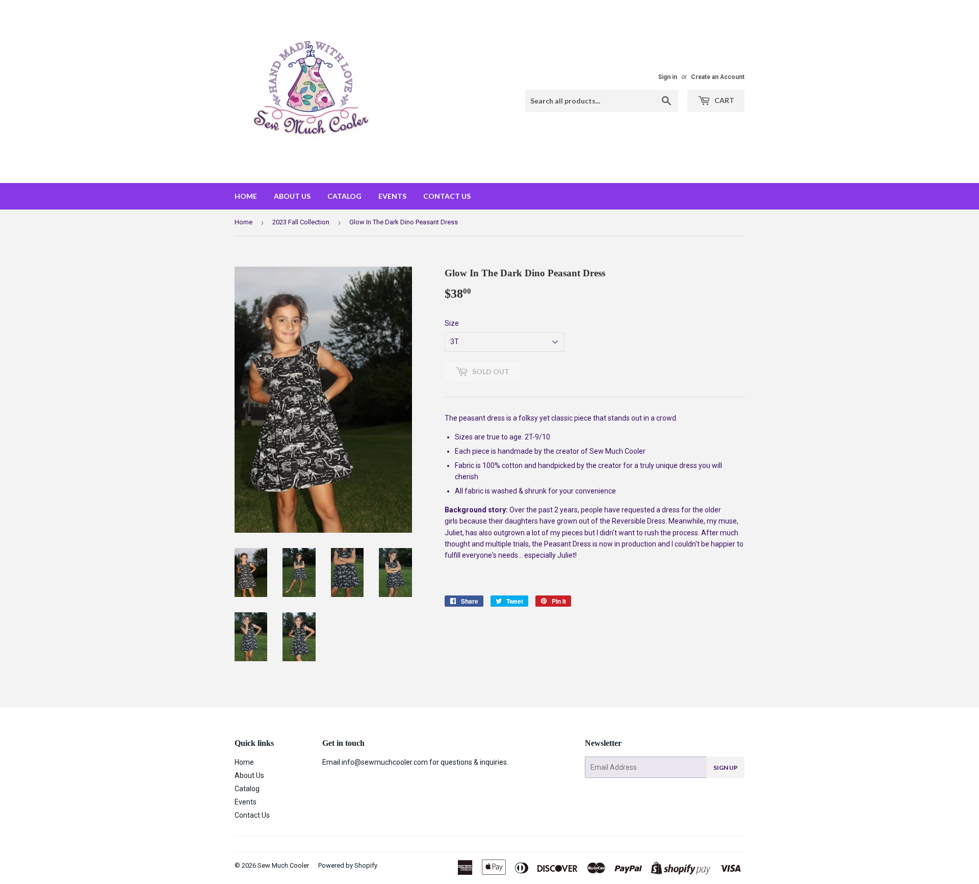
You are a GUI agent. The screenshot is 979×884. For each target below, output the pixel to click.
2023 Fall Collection (300, 222)
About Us (292, 196)
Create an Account (717, 77)
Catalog (344, 196)
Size (452, 323)
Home (246, 196)
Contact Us (447, 196)
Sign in (667, 77)
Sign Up (725, 767)
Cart (723, 100)
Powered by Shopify (347, 865)
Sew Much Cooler (283, 865)
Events (392, 196)
